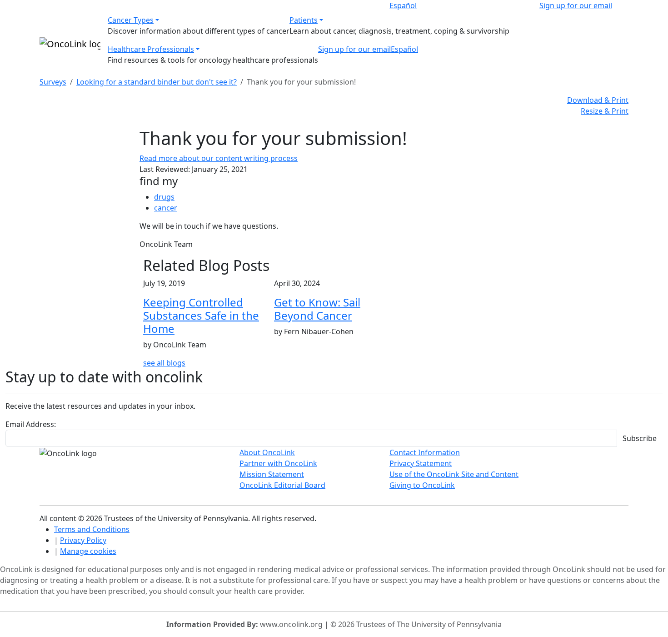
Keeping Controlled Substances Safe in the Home (201, 315)
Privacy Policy (83, 540)
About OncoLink (267, 452)
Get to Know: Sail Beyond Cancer (317, 309)
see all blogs (164, 363)
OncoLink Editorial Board (282, 485)
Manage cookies (88, 551)
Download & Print (597, 100)
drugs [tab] (164, 197)
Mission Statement (271, 474)
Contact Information (424, 452)
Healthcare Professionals (151, 49)
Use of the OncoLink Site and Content (453, 474)
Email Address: (30, 424)
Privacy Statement (420, 463)
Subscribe (640, 438)
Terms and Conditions (92, 529)
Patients (303, 20)
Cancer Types (131, 20)
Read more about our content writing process (219, 158)
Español (403, 5)
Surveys (53, 82)
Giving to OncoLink (422, 485)
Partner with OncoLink (278, 463)
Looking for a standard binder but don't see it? (156, 82)
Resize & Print (604, 111)
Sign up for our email (575, 5)
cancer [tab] (165, 208)
